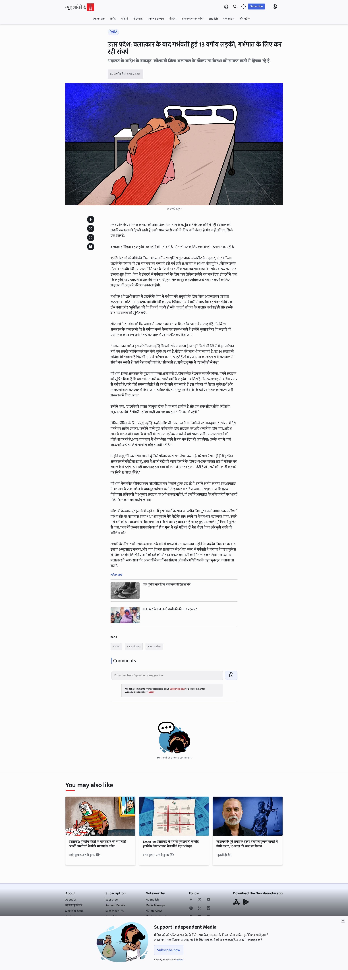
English (213, 18)
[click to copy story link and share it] (90, 246)
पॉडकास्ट (137, 18)
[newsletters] (226, 6)
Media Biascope (155, 905)
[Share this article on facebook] (90, 219)
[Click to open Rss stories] (200, 908)
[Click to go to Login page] (275, 6)
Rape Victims (134, 646)
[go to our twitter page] (200, 900)
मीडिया (172, 18)
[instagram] (191, 908)
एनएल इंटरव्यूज (156, 18)
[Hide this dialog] (343, 921)
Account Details (115, 905)
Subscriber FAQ (114, 910)
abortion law (154, 646)
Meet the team (74, 910)
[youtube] (208, 900)
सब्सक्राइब (228, 18)
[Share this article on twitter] (90, 228)
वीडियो (124, 18)
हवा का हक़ (99, 18)
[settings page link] (243, 6)
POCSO (116, 646)
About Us (71, 899)
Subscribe (256, 6)
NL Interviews (154, 910)
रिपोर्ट (113, 18)
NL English (152, 899)
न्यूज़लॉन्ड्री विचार (73, 905)
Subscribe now (168, 950)
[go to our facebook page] (191, 900)
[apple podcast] (208, 908)
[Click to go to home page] (79, 7)
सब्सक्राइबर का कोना (192, 18)
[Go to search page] (235, 6)
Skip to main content (82, 29)
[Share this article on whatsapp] (90, 237)
